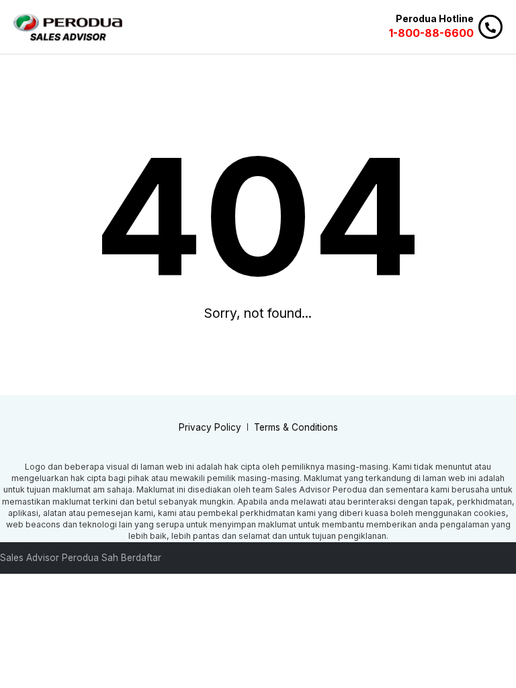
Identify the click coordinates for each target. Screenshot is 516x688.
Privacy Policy (210, 427)
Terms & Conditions (296, 427)
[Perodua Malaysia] (67, 27)
